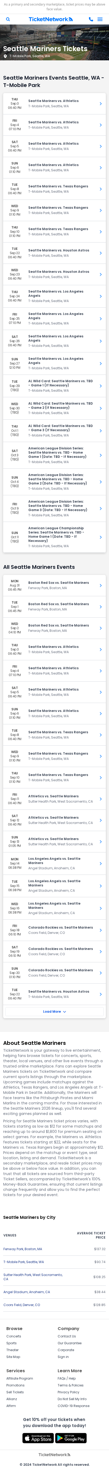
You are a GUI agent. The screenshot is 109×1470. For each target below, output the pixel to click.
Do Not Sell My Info (72, 1399)
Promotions (15, 1385)
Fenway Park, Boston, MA (22, 1249)
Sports (11, 1343)
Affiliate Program (19, 1378)
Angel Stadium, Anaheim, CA (26, 1292)
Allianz (11, 1399)
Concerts (13, 1336)
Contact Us (67, 1336)
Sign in (63, 1357)
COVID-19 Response (73, 1406)
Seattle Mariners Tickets (45, 49)
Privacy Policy (68, 1392)
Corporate (66, 1350)
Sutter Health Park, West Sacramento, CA (32, 1277)
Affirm (11, 1406)
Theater (12, 1350)
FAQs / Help (67, 1378)
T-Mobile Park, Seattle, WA (30, 56)
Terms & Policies (71, 1385)
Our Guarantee (69, 1343)
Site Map (13, 1357)
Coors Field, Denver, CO (21, 1305)
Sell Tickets (15, 1392)
